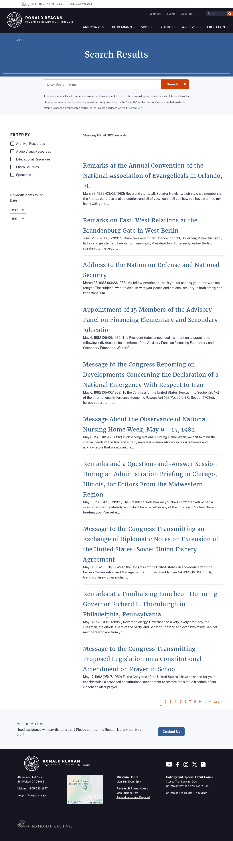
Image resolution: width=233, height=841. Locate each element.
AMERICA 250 (93, 27)
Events (171, 13)
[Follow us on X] (194, 766)
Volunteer (155, 13)
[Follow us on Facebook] (177, 766)
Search (172, 84)
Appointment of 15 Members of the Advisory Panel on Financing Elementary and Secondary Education (150, 320)
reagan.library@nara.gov (32, 795)
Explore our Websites (80, 3)
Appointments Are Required (133, 797)
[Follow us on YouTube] (169, 766)
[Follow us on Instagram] (185, 766)
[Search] (230, 13)
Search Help (134, 107)
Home (18, 40)
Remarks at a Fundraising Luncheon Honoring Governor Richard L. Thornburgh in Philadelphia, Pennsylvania (150, 604)
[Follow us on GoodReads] (203, 766)
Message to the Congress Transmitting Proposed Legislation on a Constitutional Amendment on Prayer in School (142, 659)
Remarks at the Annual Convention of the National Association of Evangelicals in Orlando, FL (152, 176)
